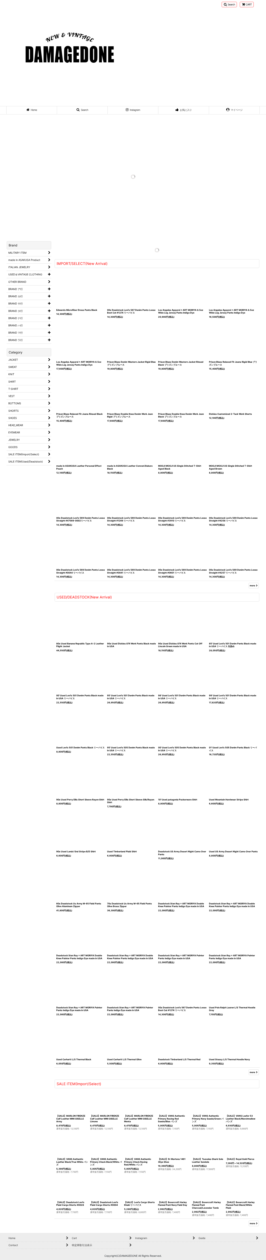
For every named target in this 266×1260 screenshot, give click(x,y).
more (252, 579)
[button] (229, 4)
